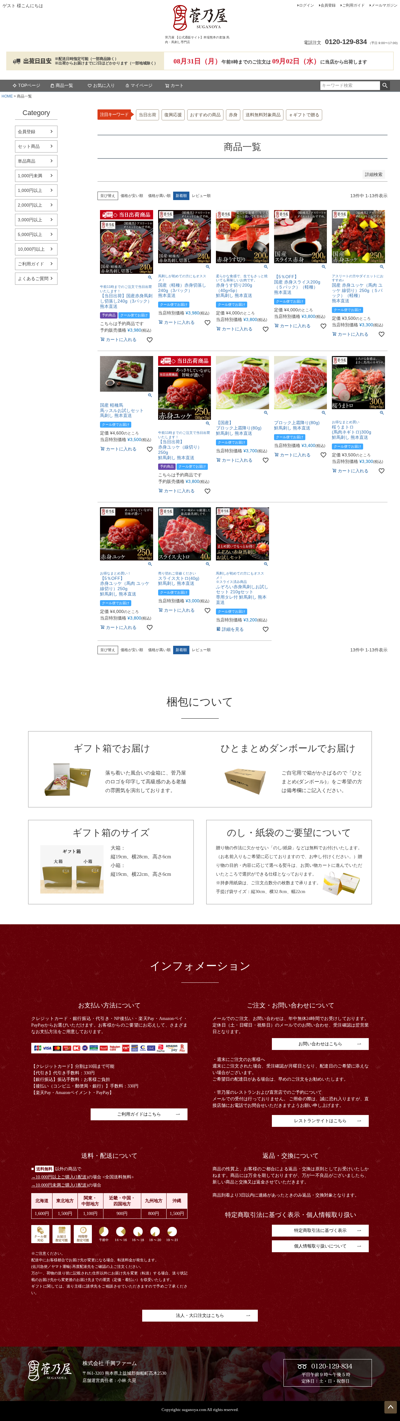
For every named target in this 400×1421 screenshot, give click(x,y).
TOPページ (29, 85)
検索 (385, 85)
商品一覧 (64, 85)
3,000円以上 (30, 219)
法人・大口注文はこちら (200, 1315)
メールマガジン (384, 5)
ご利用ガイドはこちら (139, 1114)
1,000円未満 (30, 175)
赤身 (233, 115)
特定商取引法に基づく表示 (320, 1230)
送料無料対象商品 (263, 115)
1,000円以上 (30, 190)
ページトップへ (390, 1407)
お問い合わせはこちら (320, 1044)
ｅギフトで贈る (304, 115)
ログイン (306, 5)
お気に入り (104, 85)
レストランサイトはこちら (320, 1120)
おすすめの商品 (205, 115)
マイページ (141, 85)
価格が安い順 (132, 195)
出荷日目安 (37, 61)
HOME (7, 96)
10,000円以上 (31, 249)
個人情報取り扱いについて (320, 1246)
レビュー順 (201, 195)
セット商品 (29, 146)
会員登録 (328, 5)
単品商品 (26, 160)
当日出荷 (147, 115)
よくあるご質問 (33, 278)
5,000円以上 (30, 234)
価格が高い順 (159, 195)
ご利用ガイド (353, 5)
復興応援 (173, 115)
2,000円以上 (30, 205)
